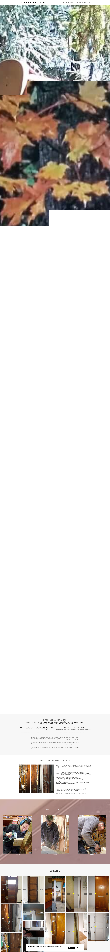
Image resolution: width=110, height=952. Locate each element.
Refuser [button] (79, 947)
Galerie (79, 2)
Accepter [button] (71, 947)
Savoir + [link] (30, 949)
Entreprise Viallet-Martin (34, 2)
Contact (84, 2)
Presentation (71, 2)
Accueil (65, 2)
